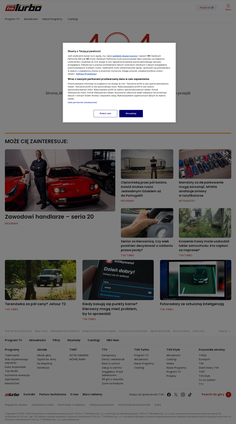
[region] (119, 82)
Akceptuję (131, 113)
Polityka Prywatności (86, 74)
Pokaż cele (105, 113)
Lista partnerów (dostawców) (82, 102)
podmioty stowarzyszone (124, 56)
